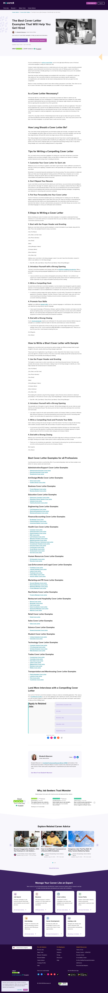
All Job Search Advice (19, 909)
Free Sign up (91, 3)
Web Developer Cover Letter (37, 650)
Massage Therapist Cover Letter (39, 538)
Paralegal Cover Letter (36, 573)
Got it (25, 989)
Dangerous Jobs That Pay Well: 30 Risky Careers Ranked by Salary (79, 850)
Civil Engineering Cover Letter (38, 509)
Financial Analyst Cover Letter (38, 521)
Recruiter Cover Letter (36, 561)
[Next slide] (97, 845)
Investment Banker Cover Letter (38, 523)
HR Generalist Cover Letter (37, 559)
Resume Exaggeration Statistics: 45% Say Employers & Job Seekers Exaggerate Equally (26, 850)
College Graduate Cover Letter (38, 637)
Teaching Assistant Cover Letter (39, 503)
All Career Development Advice (53, 934)
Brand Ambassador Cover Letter (39, 585)
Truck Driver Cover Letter (37, 679)
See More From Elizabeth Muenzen (41, 772)
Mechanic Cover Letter (36, 666)
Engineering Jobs (60, 730)
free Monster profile (36, 696)
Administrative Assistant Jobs (63, 704)
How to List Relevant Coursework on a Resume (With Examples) (53, 850)
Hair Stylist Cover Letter (36, 661)
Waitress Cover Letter (36, 610)
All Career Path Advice (83, 909)
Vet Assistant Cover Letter (37, 551)
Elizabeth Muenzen (21, 32)
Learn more (19, 989)
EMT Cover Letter (35, 535)
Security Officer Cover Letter (38, 576)
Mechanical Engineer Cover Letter (39, 513)
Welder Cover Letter (35, 668)
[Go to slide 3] (55, 862)
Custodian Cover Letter (36, 659)
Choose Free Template (38, 40)
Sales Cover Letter (35, 623)
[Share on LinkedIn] (55, 738)
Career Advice (15, 12)
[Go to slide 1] (52, 862)
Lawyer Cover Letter (35, 571)
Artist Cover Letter (35, 480)
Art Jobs (58, 711)
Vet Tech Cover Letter (36, 552)
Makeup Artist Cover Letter (37, 664)
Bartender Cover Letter (36, 603)
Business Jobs (60, 717)
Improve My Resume (20, 40)
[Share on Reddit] (58, 738)
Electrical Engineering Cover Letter (39, 511)
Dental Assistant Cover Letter (38, 531)
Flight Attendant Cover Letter (38, 674)
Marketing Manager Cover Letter (39, 586)
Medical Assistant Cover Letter (38, 540)
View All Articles (54, 868)
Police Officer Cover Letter (37, 574)
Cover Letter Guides (25, 12)
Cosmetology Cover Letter (37, 657)
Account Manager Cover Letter (38, 583)
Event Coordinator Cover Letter (38, 607)
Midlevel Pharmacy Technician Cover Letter (41, 542)
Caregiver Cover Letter (36, 530)
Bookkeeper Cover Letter (37, 519)
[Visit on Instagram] (51, 738)
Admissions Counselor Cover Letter (39, 497)
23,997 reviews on (17, 975)
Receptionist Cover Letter (37, 474)
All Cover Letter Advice (62, 909)
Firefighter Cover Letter (36, 567)
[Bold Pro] (75, 757)
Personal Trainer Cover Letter (38, 545)
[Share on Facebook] (48, 738)
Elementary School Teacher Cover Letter (41, 499)
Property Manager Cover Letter (38, 595)
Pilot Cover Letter (35, 678)
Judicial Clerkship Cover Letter (38, 569)
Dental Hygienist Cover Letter (38, 533)
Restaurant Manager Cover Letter (39, 608)
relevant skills (44, 304)
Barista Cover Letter (35, 601)
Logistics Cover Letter (36, 676)
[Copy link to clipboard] (62, 738)
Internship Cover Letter (36, 638)
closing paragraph (37, 321)
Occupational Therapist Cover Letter (40, 544)
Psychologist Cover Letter (37, 547)
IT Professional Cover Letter (37, 647)
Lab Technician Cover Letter (37, 537)
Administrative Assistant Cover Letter (40, 470)
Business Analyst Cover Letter (38, 491)
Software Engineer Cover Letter (38, 649)
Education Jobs (60, 724)
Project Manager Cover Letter (38, 489)
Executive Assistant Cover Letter (39, 472)
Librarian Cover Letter (36, 501)
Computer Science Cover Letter (38, 645)
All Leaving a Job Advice (73, 934)
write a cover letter (47, 62)
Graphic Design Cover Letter (37, 482)
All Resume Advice (39, 909)
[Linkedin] (77, 757)
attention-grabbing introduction (67, 269)
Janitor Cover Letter (35, 662)
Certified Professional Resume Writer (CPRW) (55, 763)
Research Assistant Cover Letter (39, 630)
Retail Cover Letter (35, 617)
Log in (101, 3)
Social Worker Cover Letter (37, 549)
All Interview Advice (29, 934)
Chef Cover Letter (35, 605)
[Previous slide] (10, 845)
